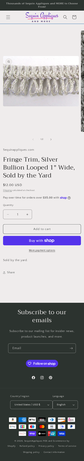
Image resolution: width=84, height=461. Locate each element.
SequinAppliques (33, 441)
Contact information (54, 452)
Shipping (7, 190)
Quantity (8, 205)
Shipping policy (31, 452)
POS (45, 441)
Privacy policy (46, 446)
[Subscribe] (71, 348)
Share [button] (11, 272)
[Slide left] (33, 139)
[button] (8, 17)
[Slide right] (50, 139)
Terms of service (67, 446)
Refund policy (27, 446)
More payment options (42, 250)
